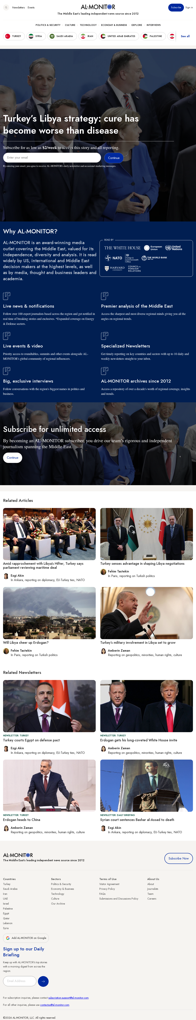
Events (31, 7)
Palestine (8, 909)
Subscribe (176, 7)
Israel (6, 904)
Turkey (6, 884)
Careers (151, 899)
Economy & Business (114, 25)
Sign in (189, 7)
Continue (12, 457)
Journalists (152, 889)
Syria (6, 928)
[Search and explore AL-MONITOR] (6, 7)
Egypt (6, 913)
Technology (88, 25)
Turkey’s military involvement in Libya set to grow (138, 642)
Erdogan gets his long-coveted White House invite (138, 740)
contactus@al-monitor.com (54, 1005)
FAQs (102, 894)
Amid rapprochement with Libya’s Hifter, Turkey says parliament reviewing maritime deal (43, 565)
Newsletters (18, 7)
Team (150, 894)
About (150, 884)
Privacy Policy (107, 889)
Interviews (154, 25)
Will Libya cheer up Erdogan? (26, 642)
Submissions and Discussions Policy (118, 899)
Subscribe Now (179, 858)
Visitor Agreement (109, 884)
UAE (5, 899)
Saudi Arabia (10, 889)
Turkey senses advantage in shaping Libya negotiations (142, 563)
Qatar (6, 918)
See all (185, 36)
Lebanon (7, 923)
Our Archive (58, 904)
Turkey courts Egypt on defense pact (31, 740)
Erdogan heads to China (21, 819)
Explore (136, 25)
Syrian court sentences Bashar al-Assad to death (137, 819)
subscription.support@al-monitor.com (68, 998)
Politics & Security (48, 25)
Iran (5, 894)
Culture (70, 25)
